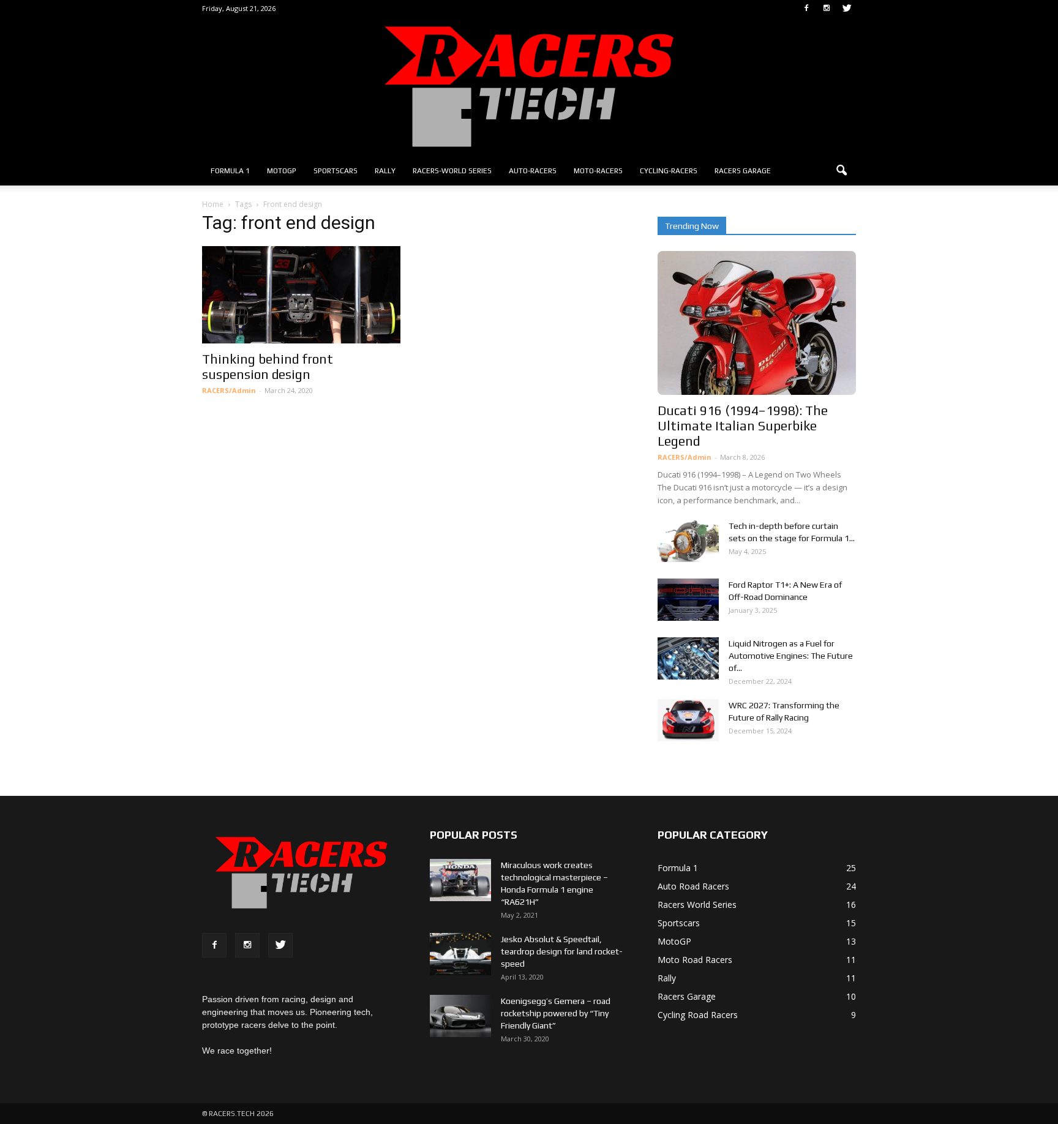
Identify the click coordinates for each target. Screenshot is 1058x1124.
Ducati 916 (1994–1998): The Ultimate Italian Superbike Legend (743, 426)
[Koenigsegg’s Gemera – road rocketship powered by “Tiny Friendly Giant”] (460, 1016)
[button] (841, 170)
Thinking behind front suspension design (267, 366)
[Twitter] (847, 8)
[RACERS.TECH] (529, 86)
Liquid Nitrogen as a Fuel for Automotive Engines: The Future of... (791, 656)
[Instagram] (826, 8)
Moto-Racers (598, 171)
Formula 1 (230, 171)
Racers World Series (697, 904)
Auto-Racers (533, 171)
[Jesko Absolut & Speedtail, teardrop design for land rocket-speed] (460, 954)
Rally (385, 171)
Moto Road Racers (695, 959)
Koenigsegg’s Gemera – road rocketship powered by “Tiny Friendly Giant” (555, 1013)
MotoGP (281, 171)
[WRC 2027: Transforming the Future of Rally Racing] (688, 720)
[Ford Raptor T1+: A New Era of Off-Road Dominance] (688, 600)
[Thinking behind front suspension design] (301, 294)
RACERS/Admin (229, 390)
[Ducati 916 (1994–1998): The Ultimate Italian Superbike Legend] (757, 323)
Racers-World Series (452, 171)
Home (212, 204)
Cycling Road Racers (698, 1015)
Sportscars (335, 171)
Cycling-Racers (668, 171)
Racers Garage (743, 171)
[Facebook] (806, 8)
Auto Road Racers (693, 886)
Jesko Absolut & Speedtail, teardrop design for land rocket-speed (562, 951)
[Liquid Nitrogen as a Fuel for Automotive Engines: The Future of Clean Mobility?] (688, 658)
